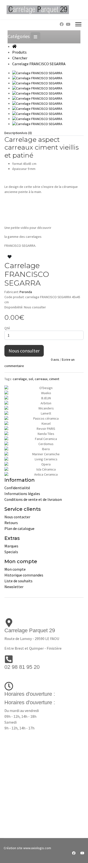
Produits (19, 52)
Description (12, 133)
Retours (11, 522)
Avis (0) (26, 133)
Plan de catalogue (19, 528)
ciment (54, 379)
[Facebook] (62, 24)
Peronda (26, 292)
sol (31, 379)
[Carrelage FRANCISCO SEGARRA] (48, 73)
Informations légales (22, 493)
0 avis (55, 359)
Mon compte (15, 569)
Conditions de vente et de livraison (33, 499)
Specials (11, 551)
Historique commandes (23, 575)
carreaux (41, 379)
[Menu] (78, 24)
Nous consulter (24, 351)
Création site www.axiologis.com (27, 848)
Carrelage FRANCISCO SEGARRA (39, 63)
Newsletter (13, 586)
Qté (7, 328)
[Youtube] (68, 24)
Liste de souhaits (18, 580)
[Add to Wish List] (9, 256)
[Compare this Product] (17, 256)
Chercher (19, 58)
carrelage (20, 379)
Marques (11, 545)
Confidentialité (17, 487)
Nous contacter (17, 516)
